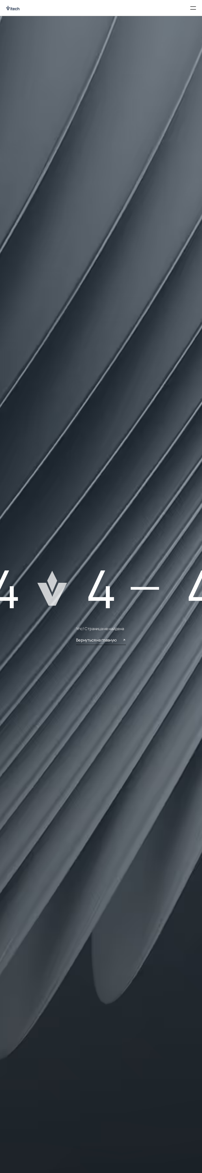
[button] (193, 8)
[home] (13, 8)
